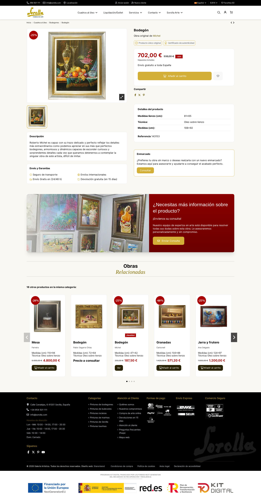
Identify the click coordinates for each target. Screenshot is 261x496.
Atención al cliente (128, 425)
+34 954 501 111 (38, 409)
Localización (72, 3)
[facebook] (28, 452)
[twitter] (33, 452)
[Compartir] (135, 94)
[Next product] (233, 22)
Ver (119, 367)
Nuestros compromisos (130, 409)
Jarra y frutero (208, 342)
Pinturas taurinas (98, 426)
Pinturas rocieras (98, 413)
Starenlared (99, 466)
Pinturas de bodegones (101, 404)
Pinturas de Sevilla (99, 421)
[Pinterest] (144, 94)
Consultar (145, 170)
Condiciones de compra (122, 466)
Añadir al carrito (177, 75)
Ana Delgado (204, 347)
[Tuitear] (139, 94)
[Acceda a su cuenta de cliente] (225, 12)
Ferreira (35, 347)
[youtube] (43, 452)
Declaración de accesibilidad (187, 466)
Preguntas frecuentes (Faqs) (129, 431)
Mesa (36, 342)
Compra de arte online (130, 413)
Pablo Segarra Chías (82, 347)
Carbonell (160, 347)
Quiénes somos (126, 404)
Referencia (144, 136)
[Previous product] (232, 22)
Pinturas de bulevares (100, 409)
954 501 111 (35, 3)
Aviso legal (164, 466)
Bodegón (79, 342)
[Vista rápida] (62, 305)
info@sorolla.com (53, 3)
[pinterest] (38, 452)
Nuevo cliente (140, 3)
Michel (156, 35)
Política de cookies (146, 466)
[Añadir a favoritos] (218, 76)
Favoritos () (228, 3)
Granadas (163, 342)
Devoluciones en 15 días (128, 419)
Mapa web (124, 437)
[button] (126, 381)
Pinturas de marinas (100, 417)
